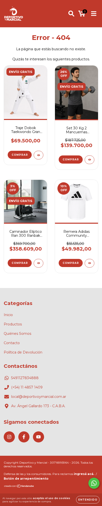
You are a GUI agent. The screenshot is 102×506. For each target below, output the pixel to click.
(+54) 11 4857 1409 (27, 387)
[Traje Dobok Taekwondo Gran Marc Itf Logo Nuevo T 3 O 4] (38, 155)
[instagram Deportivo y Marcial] (9, 436)
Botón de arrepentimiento (26, 478)
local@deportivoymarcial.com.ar (38, 396)
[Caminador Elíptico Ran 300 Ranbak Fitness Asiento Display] (38, 263)
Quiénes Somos (17, 333)
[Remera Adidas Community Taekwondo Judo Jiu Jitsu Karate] (89, 263)
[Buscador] (71, 13)
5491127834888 (25, 378)
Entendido (87, 499)
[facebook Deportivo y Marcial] (23, 436)
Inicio (8, 315)
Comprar (20, 154)
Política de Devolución (23, 352)
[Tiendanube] (19, 487)
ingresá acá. (84, 474)
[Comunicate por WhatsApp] (94, 483)
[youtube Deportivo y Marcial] (38, 436)
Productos (13, 324)
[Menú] (93, 13)
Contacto (12, 343)
